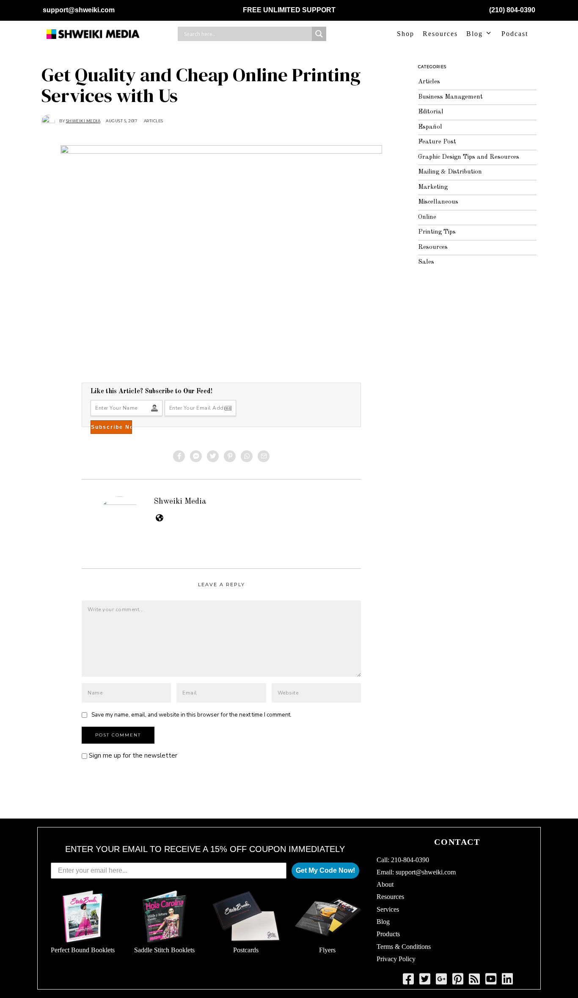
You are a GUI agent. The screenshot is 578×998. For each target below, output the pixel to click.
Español (430, 127)
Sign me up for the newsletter (132, 755)
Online (427, 217)
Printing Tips (437, 232)
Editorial (430, 112)
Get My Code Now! (325, 870)
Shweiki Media (180, 501)
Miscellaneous (438, 202)
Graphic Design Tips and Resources (468, 157)
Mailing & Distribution (450, 172)
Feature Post (437, 142)
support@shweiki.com (79, 10)
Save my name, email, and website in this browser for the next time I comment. (191, 715)
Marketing (433, 187)
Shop (405, 33)
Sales (426, 262)
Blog (474, 33)
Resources (440, 33)
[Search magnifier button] (319, 34)
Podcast (514, 33)
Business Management (450, 97)
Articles (153, 121)
